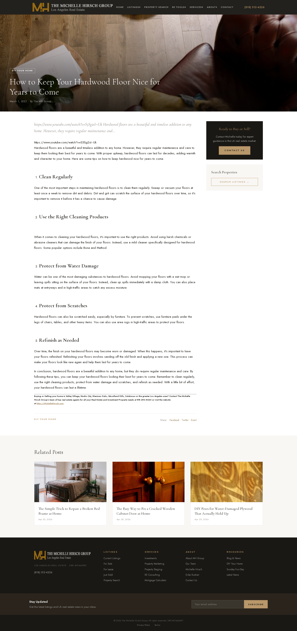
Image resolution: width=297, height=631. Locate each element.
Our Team (191, 564)
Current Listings (112, 558)
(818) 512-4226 (254, 7)
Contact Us (234, 150)
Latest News (233, 575)
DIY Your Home (22, 70)
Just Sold (108, 575)
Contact (227, 7)
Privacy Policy (143, 625)
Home (120, 7)
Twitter (185, 420)
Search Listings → (234, 181)
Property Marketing (154, 564)
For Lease (108, 569)
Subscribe (256, 604)
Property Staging (153, 569)
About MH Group (195, 558)
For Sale (108, 564)
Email (194, 420)
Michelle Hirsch (194, 569)
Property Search (156, 7)
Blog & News (233, 558)
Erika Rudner (192, 575)
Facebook (174, 420)
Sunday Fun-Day (235, 569)
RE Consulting (152, 575)
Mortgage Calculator (155, 580)
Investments (151, 558)
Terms (157, 625)
